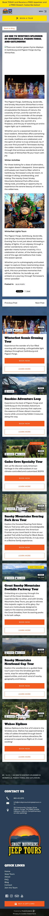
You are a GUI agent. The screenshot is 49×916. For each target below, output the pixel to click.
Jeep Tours (9, 874)
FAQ (6, 879)
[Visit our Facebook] (6, 896)
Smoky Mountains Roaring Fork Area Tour (24, 518)
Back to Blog (9, 28)
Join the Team (11, 888)
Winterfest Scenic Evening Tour (24, 339)
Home (7, 871)
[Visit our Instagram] (11, 896)
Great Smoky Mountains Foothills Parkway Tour (22, 587)
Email (28, 291)
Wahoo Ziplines (16, 724)
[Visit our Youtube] (22, 896)
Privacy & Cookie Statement (24, 914)
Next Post (39, 303)
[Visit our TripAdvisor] (17, 896)
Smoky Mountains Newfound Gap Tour (19, 662)
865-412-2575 (19, 798)
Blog (8, 775)
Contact (8, 885)
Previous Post (11, 303)
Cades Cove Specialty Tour (24, 462)
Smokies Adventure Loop (23, 399)
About (7, 877)
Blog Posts (20, 284)
